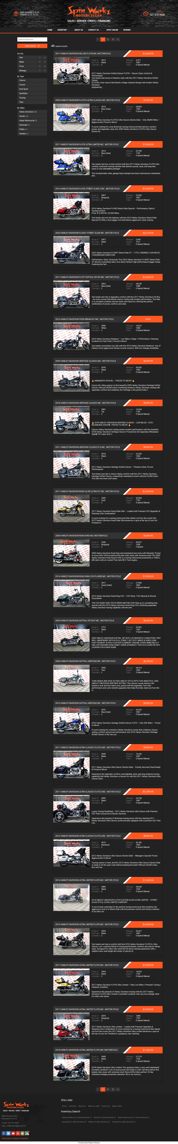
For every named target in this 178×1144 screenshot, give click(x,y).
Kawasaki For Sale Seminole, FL (74, 1122)
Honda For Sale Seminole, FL (105, 1117)
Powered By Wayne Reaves (89, 1143)
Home (49, 30)
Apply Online (112, 30)
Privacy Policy (6, 1138)
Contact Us (93, 30)
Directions (24, 1138)
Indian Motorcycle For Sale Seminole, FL (133, 1117)
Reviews (127, 30)
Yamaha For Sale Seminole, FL (124, 1122)
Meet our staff (94, 1106)
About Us (78, 30)
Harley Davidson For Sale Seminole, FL (77, 1117)
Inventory (62, 30)
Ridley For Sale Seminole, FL (99, 1122)
